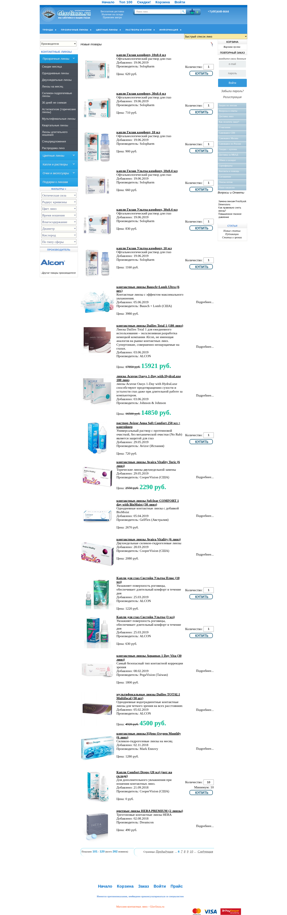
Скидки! (144, 2)
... (176, 851)
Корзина (162, 2)
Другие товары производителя (58, 272)
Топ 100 (125, 2)
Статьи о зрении (232, 237)
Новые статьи (231, 230)
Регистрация (232, 97)
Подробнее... (205, 302)
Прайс (177, 886)
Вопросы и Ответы (231, 192)
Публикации (232, 234)
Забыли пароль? (232, 91)
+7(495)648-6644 (218, 11)
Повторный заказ (232, 52)
